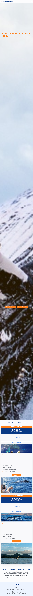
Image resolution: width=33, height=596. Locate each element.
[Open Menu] (31, 1)
